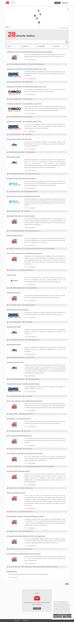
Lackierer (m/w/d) (11, 275)
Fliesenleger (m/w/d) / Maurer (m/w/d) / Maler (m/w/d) (21, 178)
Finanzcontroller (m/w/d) (13, 157)
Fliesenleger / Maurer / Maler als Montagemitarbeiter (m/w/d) (23, 196)
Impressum (25, 620)
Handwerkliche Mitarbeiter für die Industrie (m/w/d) (20, 216)
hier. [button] (70, 612)
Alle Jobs (57, 2)
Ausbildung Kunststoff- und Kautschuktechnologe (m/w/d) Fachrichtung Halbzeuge (29, 52)
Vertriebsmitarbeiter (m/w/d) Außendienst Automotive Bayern (23, 554)
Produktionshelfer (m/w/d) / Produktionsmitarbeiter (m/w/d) (22, 384)
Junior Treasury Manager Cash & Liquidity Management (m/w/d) (24, 253)
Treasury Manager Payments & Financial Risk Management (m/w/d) (25, 516)
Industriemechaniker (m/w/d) (14, 235)
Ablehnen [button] (67, 616)
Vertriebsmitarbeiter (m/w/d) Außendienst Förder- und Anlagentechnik (25, 536)
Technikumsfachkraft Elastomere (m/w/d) (17, 471)
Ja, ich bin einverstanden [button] (62, 614)
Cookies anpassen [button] (57, 616)
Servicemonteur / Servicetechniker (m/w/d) (18, 418)
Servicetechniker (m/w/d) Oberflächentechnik (19, 436)
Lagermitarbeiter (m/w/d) (13, 292)
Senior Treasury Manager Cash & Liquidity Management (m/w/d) (24, 401)
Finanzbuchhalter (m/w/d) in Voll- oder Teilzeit (19, 139)
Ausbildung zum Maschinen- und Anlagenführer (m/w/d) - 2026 (23, 104)
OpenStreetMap (63, 27)
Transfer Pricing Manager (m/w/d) (15, 493)
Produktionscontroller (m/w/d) (14, 362)
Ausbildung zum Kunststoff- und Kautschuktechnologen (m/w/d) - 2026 (26, 69)
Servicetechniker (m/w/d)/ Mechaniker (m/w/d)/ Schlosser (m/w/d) (24, 453)
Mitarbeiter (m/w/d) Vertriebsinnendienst (17, 310)
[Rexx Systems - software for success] (67, 584)
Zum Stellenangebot (31, 59)
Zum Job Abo (37, 608)
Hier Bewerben (13, 577)
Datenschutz (16, 620)
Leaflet (59, 27)
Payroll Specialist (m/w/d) (13, 327)
